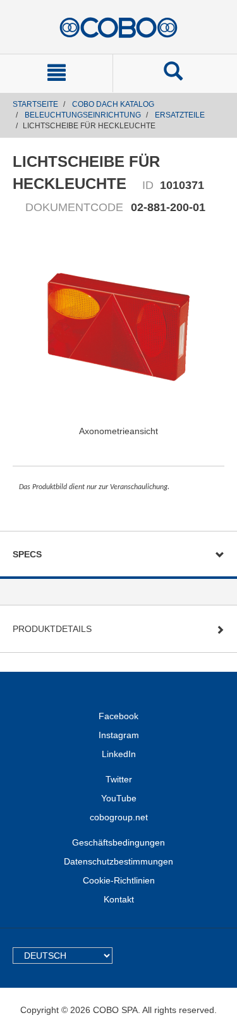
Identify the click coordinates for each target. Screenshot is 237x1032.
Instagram (119, 735)
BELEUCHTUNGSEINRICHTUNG (83, 115)
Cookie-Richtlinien (119, 880)
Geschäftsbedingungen (118, 842)
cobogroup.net (119, 817)
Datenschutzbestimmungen (118, 861)
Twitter (119, 779)
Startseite (35, 104)
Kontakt (119, 899)
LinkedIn (119, 754)
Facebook (118, 716)
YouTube (119, 798)
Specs (27, 554)
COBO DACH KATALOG (113, 104)
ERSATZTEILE (180, 115)
